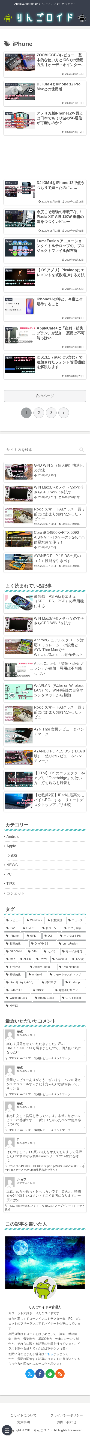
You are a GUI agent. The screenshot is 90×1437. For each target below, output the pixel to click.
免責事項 (23, 1422)
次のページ (45, 396)
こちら (48, 1354)
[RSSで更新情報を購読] (60, 1373)
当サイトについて (23, 1415)
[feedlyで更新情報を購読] (50, 1373)
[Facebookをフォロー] (40, 1373)
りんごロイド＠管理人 (45, 1307)
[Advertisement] (45, 154)
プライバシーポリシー (67, 1415)
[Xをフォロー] (30, 1373)
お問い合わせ (66, 1422)
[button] (82, 449)
